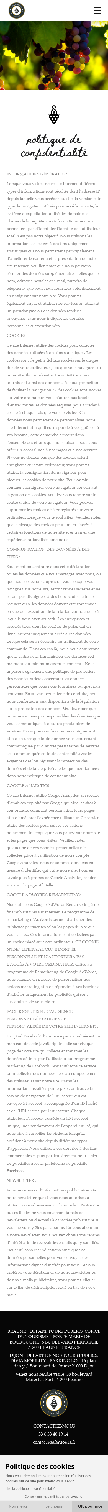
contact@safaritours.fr (54, 1442)
